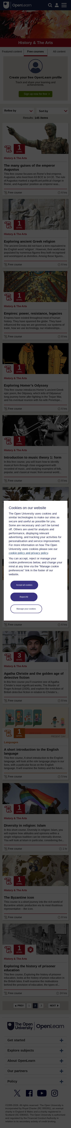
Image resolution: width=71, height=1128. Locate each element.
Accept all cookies (24, 585)
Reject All (24, 597)
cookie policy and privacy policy (28, 553)
